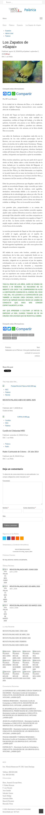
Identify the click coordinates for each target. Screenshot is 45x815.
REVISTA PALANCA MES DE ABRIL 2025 (19, 400)
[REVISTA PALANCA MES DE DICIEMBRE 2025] (17, 664)
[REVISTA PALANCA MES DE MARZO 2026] (5, 613)
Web (4, 516)
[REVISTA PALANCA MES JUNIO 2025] (37, 675)
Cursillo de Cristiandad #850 (14, 431)
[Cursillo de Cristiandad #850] (22, 417)
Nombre (6, 508)
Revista (7, 395)
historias (15, 335)
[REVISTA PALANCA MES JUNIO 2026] (5, 576)
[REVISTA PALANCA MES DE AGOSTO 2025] (17, 675)
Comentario (6, 481)
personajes (23, 335)
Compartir (24, 94)
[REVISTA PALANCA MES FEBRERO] (37, 654)
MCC (6, 389)
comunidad (6, 335)
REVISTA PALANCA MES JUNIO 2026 (24, 569)
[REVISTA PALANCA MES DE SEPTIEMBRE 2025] (7, 676)
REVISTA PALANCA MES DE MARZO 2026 (25, 605)
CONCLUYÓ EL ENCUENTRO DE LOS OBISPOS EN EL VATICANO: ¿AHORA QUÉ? (20, 715)
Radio (7, 446)
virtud (14, 338)
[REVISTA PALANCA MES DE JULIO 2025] (27, 675)
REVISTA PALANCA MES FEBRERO (14, 641)
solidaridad (6, 338)
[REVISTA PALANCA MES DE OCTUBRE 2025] (37, 664)
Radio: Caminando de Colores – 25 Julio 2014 (21, 452)
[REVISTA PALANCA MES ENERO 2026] (7, 663)
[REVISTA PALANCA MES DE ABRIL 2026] (5, 594)
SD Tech (16, 812)
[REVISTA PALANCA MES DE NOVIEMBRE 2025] (27, 664)
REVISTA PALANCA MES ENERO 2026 (15, 645)
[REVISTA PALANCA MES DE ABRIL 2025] (22, 386)
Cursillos (8, 420)
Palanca (7, 36)
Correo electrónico (29, 508)
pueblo (31, 335)
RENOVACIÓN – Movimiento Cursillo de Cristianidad (19, 729)
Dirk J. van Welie (7, 57)
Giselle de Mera (8, 410)
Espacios (8, 31)
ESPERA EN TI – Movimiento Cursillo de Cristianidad (19, 747)
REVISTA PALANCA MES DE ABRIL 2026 (25, 586)
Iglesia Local (9, 33)
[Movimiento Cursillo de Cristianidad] (22, 10)
